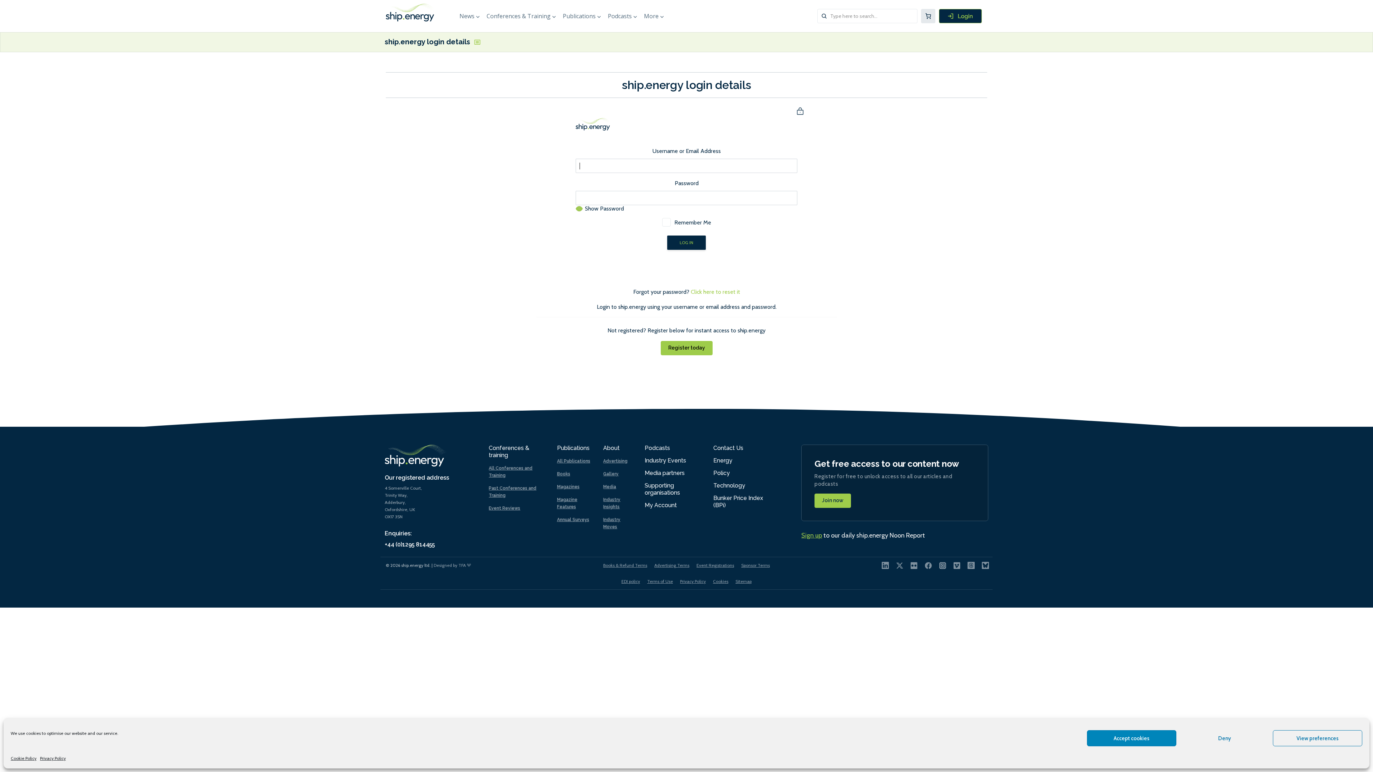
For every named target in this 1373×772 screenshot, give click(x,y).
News (466, 16)
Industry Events (665, 460)
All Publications (573, 461)
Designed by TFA (450, 565)
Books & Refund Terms (625, 565)
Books (563, 473)
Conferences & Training (519, 16)
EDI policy (630, 581)
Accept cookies (1132, 738)
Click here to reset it (715, 291)
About (611, 448)
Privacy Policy (53, 758)
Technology (729, 485)
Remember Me (692, 222)
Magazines (568, 486)
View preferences (1317, 738)
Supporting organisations (662, 489)
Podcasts (620, 16)
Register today (686, 348)
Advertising (615, 461)
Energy (722, 460)
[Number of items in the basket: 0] (928, 16)
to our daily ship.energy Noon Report (863, 535)
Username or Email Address (687, 151)
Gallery (611, 473)
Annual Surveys (573, 519)
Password (687, 183)
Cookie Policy (23, 758)
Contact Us (728, 448)
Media (609, 486)
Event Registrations (715, 565)
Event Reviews (504, 508)
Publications (579, 16)
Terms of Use (660, 581)
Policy (721, 473)
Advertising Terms (671, 565)
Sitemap (743, 581)
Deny (1224, 738)
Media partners (665, 473)
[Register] (960, 16)
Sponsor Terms (755, 565)
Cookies (720, 581)
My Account (661, 505)
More (651, 16)
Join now (832, 500)
